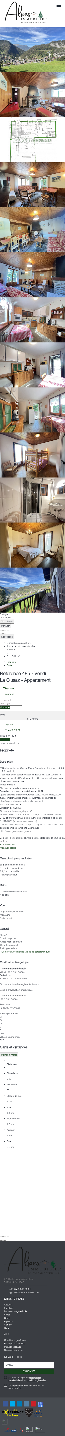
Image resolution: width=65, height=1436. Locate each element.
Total (2, 714)
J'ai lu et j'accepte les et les (27, 1378)
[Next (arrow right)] (4, 633)
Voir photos (7, 621)
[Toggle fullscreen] (4, 630)
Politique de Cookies (14, 1343)
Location (8, 1307)
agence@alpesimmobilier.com (24, 1292)
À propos (9, 1321)
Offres (7, 1317)
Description (7, 636)
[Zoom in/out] (8, 630)
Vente (7, 1314)
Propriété (11, 661)
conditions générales (36, 1380)
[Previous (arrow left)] (1, 633)
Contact (8, 1324)
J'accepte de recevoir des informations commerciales (26, 1386)
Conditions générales (15, 1340)
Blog (6, 1327)
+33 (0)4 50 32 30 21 (20, 1289)
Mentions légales (12, 1346)
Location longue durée (15, 1311)
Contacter (5, 707)
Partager (5, 625)
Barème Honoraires (14, 1350)
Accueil (8, 1304)
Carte (9, 665)
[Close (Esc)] (1, 630)
